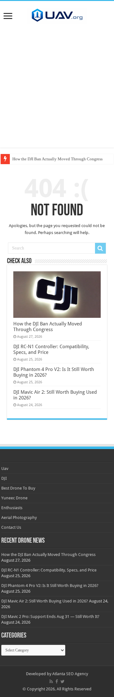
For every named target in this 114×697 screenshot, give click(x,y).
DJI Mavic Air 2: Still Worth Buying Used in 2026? (44, 601)
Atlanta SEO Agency (70, 673)
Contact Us (11, 527)
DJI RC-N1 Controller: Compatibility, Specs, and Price (49, 570)
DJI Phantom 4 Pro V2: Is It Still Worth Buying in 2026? (49, 585)
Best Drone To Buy (18, 488)
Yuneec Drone (14, 498)
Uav (4, 468)
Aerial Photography (19, 517)
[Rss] (51, 681)
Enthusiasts (11, 507)
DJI (4, 478)
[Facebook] (57, 681)
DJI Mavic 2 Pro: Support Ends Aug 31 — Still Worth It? (50, 616)
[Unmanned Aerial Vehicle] (57, 14)
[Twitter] (62, 681)
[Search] (100, 248)
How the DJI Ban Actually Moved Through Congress (57, 159)
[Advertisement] (57, 91)
